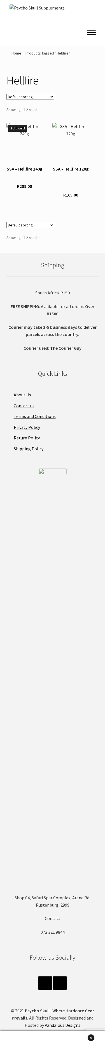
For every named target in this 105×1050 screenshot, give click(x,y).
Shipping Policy (28, 448)
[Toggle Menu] (91, 32)
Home (16, 53)
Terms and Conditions (35, 416)
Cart (81, 1036)
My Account (17, 1040)
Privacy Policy (27, 427)
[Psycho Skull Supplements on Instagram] (45, 983)
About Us (22, 395)
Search (52, 1040)
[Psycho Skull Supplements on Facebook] (60, 983)
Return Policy (27, 438)
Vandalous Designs (62, 1025)
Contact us (24, 405)
